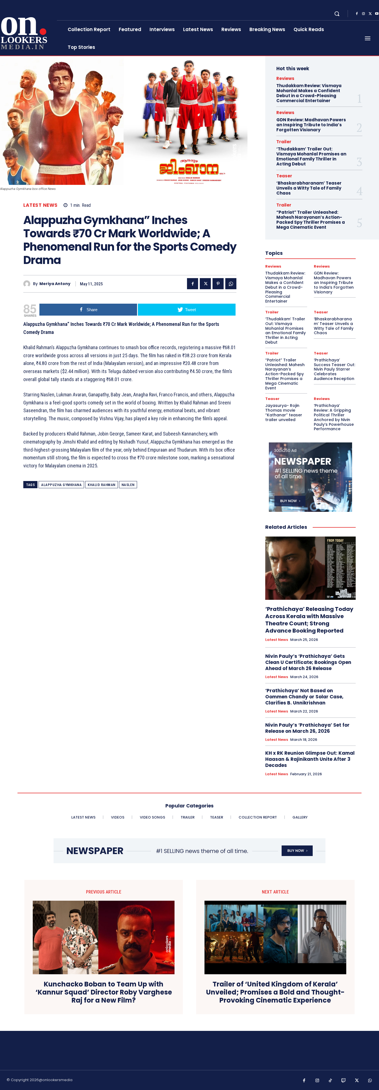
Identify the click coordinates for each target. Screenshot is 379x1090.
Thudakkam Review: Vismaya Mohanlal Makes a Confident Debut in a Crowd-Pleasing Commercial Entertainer (309, 93)
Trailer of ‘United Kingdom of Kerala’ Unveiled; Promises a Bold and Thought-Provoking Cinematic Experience (275, 992)
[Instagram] (363, 14)
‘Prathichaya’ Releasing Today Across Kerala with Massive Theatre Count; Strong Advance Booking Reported (309, 620)
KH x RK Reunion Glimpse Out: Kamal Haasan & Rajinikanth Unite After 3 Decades (310, 759)
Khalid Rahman (101, 485)
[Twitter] (370, 14)
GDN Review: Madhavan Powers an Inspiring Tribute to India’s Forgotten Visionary (311, 125)
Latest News (40, 205)
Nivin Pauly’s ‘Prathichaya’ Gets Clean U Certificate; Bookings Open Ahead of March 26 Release (308, 662)
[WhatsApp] (230, 283)
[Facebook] (356, 14)
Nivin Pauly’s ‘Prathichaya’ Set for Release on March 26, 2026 (307, 728)
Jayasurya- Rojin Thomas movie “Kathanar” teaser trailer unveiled (283, 412)
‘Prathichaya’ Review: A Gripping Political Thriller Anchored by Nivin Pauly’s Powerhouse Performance (334, 417)
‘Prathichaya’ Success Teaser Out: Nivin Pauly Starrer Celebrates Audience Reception (334, 369)
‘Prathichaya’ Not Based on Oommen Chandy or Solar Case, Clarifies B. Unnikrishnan (304, 696)
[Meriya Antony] (28, 283)
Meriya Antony (54, 283)
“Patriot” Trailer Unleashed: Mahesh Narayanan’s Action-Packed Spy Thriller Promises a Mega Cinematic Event (310, 219)
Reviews (285, 78)
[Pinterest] (218, 283)
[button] (336, 13)
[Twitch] (343, 1081)
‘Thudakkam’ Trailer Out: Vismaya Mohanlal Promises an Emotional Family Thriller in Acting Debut (311, 156)
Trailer (283, 142)
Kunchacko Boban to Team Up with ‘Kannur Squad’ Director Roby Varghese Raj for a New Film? (104, 992)
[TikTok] (330, 1081)
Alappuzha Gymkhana (61, 485)
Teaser (284, 176)
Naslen (128, 485)
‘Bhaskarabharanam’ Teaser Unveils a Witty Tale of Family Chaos (309, 188)
